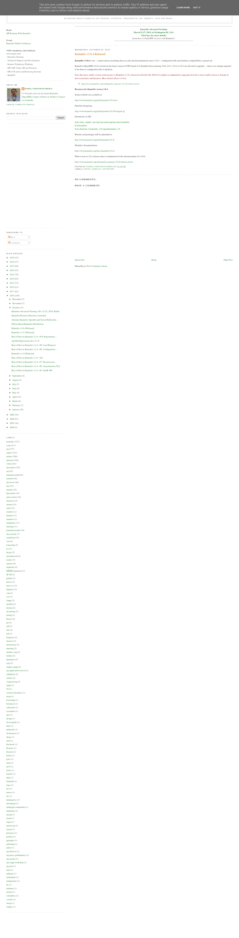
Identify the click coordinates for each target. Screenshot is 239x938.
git (7, 622)
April (14, 396)
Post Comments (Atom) (97, 266)
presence (10, 832)
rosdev (9, 559)
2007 (12, 423)
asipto (87, 169)
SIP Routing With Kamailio (18, 33)
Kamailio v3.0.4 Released (23, 328)
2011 (12, 291)
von (8, 541)
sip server (10, 482)
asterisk (9, 478)
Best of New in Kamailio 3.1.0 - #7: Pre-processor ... (34, 361)
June (14, 388)
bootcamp (10, 699)
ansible (9, 604)
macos (9, 792)
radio (8, 847)
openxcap (10, 825)
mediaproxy (11, 799)
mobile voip (11, 652)
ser (7, 471)
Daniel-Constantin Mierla (39, 89)
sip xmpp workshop (15, 862)
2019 (12, 257)
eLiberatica (11, 733)
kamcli (9, 773)
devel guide (11, 722)
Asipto (36, 96)
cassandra (10, 711)
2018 (12, 261)
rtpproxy (10, 589)
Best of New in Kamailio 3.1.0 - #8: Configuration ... (34, 349)
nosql (8, 818)
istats (8, 770)
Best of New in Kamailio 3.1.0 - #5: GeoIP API (32, 370)
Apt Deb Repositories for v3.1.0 (25, 340)
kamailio (96, 169)
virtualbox (11, 895)
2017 (12, 266)
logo (8, 785)
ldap (8, 777)
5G (7, 688)
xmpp (8, 600)
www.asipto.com (13, 53)
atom (8, 696)
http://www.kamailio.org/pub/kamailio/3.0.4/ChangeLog (100, 111)
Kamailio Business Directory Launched (29, 315)
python (9, 836)
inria (8, 762)
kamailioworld (12, 474)
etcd (8, 740)
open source (11, 496)
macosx (9, 640)
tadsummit (11, 877)
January (16, 409)
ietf (7, 626)
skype (9, 552)
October (16, 307)
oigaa (8, 821)
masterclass (11, 644)
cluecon (9, 500)
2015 (12, 274)
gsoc (8, 759)
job (7, 633)
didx (8, 725)
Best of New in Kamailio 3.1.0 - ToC (27, 357)
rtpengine (10, 659)
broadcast (10, 703)
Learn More (183, 7)
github (9, 578)
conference (11, 537)
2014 (12, 278)
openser (9, 460)
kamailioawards (13, 530)
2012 (12, 287)
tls (7, 884)
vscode (9, 899)
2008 (12, 418)
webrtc (9, 456)
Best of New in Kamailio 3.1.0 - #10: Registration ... (34, 336)
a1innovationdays (14, 692)
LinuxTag (10, 544)
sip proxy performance (16, 855)
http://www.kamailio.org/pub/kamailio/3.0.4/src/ (96, 100)
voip (8, 445)
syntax (9, 677)
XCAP (9, 574)
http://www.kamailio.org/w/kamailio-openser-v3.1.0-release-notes (110, 83)
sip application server (15, 670)
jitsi (8, 629)
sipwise (9, 563)
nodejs (9, 655)
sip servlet (10, 858)
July (14, 384)
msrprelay (10, 810)
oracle (9, 829)
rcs (7, 548)
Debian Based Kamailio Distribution (28, 323)
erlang (9, 615)
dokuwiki (10, 729)
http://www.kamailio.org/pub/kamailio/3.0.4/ (94, 139)
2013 (12, 282)
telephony (10, 522)
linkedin (10, 781)
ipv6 (8, 766)
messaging (11, 803)
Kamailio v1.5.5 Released (23, 332)
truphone (10, 567)
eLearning (10, 611)
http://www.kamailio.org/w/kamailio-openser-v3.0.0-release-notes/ (104, 161)
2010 (12, 295)
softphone (10, 674)
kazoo (9, 581)
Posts (12, 237)
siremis (9, 489)
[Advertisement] (19, 175)
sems (8, 507)
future (9, 755)
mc (7, 796)
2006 (12, 427)
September (17, 375)
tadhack (9, 873)
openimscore (12, 556)
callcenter (10, 707)
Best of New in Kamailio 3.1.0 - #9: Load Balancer (34, 345)
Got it (196, 7)
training (9, 526)
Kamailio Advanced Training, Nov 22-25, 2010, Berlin (36, 311)
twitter (9, 891)
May (14, 392)
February (16, 405)
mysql (9, 814)
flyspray (9, 748)
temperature (11, 880)
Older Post (228, 259)
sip (7, 448)
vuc (8, 596)
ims (7, 485)
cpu (8, 714)
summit (9, 519)
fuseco (9, 618)
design (9, 718)
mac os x (10, 585)
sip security (11, 533)
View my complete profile (20, 104)
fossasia (9, 751)
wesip (8, 903)
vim (8, 593)
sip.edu (9, 866)
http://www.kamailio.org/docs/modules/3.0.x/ (95, 150)
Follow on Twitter (48, 96)
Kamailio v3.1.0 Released (23, 353)
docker (9, 607)
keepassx (10, 637)
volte (8, 463)
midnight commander (15, 807)
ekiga (8, 736)
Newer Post (80, 259)
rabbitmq (10, 844)
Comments (15, 242)
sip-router (108, 169)
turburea (10, 888)
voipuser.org (11, 681)
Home (154, 259)
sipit (8, 869)
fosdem (9, 515)
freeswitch (10, 493)
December (17, 299)
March (15, 401)
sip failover (11, 851)
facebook (10, 744)
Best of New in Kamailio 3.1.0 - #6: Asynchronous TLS (36, 366)
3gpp (8, 685)
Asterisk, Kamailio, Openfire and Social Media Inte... (35, 319)
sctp (8, 663)
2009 (12, 414)
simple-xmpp (12, 666)
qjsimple (10, 840)
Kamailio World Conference (18, 43)
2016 (12, 270)
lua (7, 788)
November (17, 303)
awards (9, 511)
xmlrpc (9, 906)
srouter (9, 504)
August (15, 379)
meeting (9, 648)
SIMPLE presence (14, 570)
